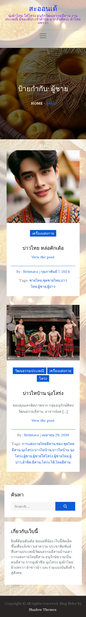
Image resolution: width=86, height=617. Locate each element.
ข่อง (59, 443)
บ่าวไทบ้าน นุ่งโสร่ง (43, 393)
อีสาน (36, 462)
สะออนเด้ (43, 8)
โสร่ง (43, 378)
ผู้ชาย (42, 286)
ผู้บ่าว (51, 286)
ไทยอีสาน (63, 462)
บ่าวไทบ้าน (42, 450)
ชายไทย (35, 280)
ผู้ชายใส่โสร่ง (43, 456)
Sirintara (30, 271)
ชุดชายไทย (51, 280)
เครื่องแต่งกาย (43, 233)
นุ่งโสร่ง (27, 450)
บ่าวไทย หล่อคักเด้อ (43, 248)
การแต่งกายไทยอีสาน (38, 443)
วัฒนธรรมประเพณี (29, 371)
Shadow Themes (42, 609)
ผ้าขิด (26, 462)
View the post (43, 257)
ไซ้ (52, 462)
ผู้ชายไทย (61, 456)
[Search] (65, 506)
